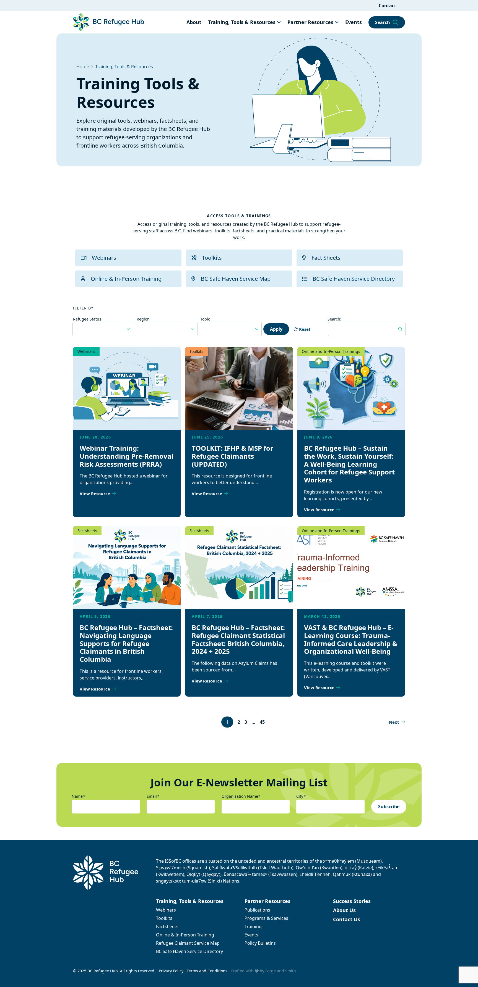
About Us (344, 910)
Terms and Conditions (207, 970)
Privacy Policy (171, 970)
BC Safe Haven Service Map (236, 278)
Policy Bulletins (260, 943)
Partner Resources (310, 22)
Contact (387, 5)
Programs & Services (266, 918)
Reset (305, 329)
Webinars (104, 257)
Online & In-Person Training (126, 278)
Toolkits (212, 257)
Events (353, 22)
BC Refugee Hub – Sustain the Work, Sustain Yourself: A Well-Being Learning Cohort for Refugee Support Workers (349, 463)
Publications (257, 910)
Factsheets (87, 530)
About (193, 22)
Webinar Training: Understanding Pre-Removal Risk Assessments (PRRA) (126, 456)
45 (262, 722)
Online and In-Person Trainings (331, 351)
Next (394, 722)
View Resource (95, 493)
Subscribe (388, 807)
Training (253, 926)
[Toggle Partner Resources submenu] (337, 22)
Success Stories (352, 901)
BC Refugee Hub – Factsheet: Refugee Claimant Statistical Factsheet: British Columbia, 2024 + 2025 (238, 639)
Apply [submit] (276, 329)
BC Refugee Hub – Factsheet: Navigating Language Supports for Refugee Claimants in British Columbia (126, 643)
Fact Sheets (326, 257)
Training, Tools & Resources (242, 22)
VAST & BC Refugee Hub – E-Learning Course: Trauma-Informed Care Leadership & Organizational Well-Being (350, 639)
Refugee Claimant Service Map (188, 943)
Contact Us (346, 919)
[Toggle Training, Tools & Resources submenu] (279, 22)
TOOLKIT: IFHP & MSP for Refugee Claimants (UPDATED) (232, 456)
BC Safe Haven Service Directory (354, 278)
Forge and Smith (280, 970)
